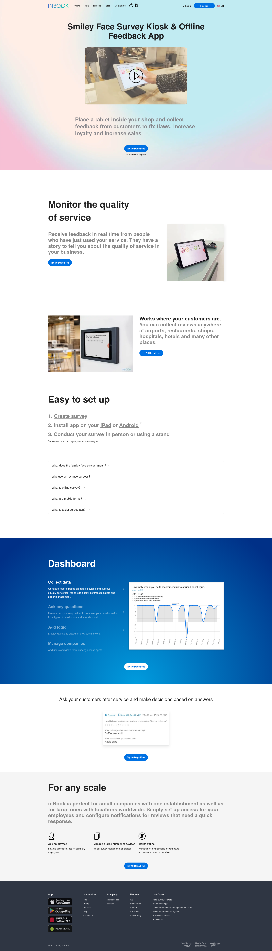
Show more (158, 919)
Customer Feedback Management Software (172, 907)
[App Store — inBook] (131, 5)
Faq (87, 5)
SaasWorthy (135, 915)
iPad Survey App (160, 903)
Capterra (134, 907)
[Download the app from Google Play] (60, 910)
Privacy (110, 903)
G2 (131, 899)
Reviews (97, 5)
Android (129, 425)
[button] (136, 75)
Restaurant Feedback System (166, 911)
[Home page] (58, 6)
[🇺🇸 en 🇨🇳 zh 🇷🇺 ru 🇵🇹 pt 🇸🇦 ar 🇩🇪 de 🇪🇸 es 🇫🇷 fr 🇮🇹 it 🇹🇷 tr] (220, 5)
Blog (108, 5)
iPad (105, 425)
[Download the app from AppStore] (60, 901)
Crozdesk (134, 911)
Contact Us (120, 5)
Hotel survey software (162, 899)
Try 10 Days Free (136, 148)
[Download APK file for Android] (60, 928)
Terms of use (113, 899)
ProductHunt (135, 903)
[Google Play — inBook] (137, 5)
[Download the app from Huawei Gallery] (60, 919)
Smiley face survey (161, 915)
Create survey (70, 415)
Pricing (77, 5)
